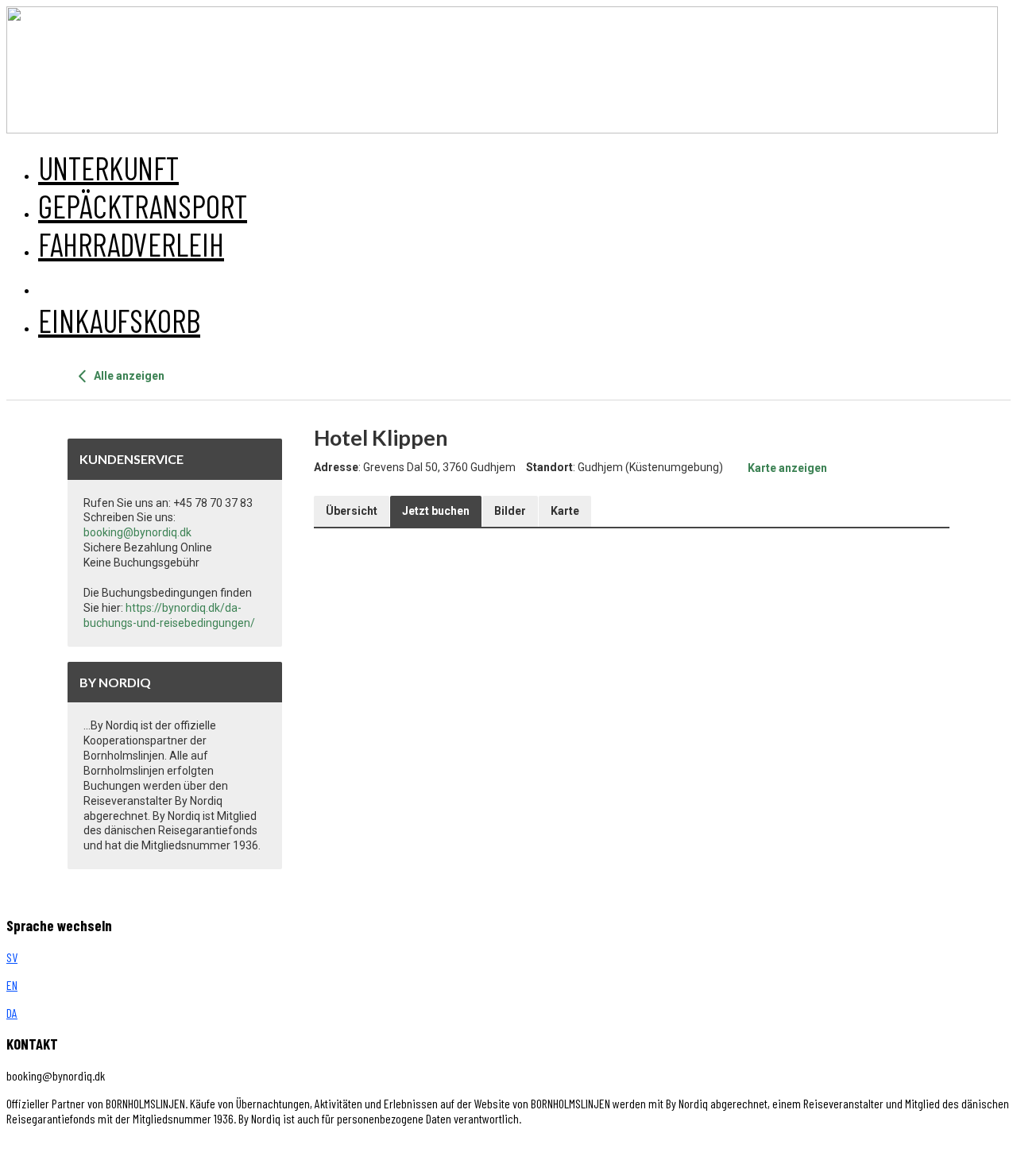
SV (11, 957)
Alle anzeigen (127, 375)
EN (11, 984)
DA (11, 1012)
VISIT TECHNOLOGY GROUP (74, 1146)
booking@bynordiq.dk (137, 532)
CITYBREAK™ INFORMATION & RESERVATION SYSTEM (335, 1146)
